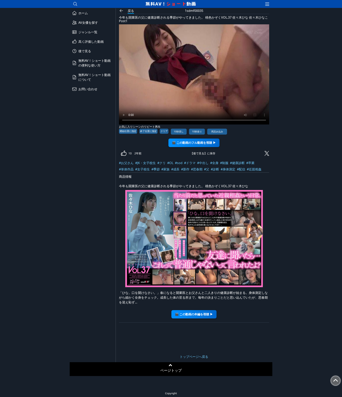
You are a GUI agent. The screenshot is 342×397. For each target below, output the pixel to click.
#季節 (155, 169)
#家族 (165, 169)
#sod (178, 163)
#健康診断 (237, 163)
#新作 (185, 169)
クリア (164, 131)
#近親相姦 (254, 169)
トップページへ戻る (194, 356)
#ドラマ (190, 163)
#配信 (241, 169)
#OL (170, 163)
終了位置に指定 (148, 131)
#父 (206, 169)
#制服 (224, 163)
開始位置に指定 (128, 131)
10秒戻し (179, 131)
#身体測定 (228, 169)
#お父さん (126, 163)
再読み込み (217, 131)
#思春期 (196, 169)
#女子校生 (142, 169)
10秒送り (197, 131)
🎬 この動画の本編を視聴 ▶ (194, 314)
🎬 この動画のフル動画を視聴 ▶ (194, 142)
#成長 (175, 169)
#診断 (215, 169)
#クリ (161, 163)
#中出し (203, 163)
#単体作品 (126, 169)
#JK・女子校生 (145, 163)
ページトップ (171, 370)
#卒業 (250, 163)
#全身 (214, 163)
